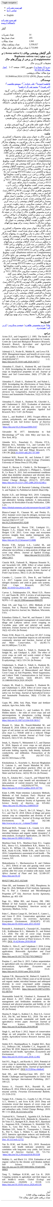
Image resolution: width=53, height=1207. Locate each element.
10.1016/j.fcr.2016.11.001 (18, 587)
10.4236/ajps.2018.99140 (24, 941)
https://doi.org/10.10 (11, 876)
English (10, 15)
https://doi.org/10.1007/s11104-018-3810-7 (21, 720)
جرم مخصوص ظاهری (35, 325)
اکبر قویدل (45, 87)
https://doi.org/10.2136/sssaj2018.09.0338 (21, 1154)
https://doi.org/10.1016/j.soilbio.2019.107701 (22, 788)
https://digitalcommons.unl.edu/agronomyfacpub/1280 (26, 507)
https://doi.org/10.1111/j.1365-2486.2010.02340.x (24, 482)
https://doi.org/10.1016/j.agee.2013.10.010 (21, 924)
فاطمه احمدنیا (43, 84)
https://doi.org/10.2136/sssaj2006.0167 (20, 427)
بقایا (48, 325)
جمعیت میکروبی (15, 325)
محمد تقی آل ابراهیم (28, 87)
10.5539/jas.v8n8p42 (34, 1069)
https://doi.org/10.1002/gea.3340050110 (20, 805)
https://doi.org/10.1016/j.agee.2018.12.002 (21, 1057)
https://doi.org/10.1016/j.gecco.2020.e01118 (21, 1184)
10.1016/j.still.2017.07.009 (27, 452)
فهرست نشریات (14, 8)
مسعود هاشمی (14, 84)
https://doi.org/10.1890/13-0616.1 (17, 838)
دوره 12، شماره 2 (42, 67)
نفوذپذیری (41, 328)
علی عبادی (29, 84)
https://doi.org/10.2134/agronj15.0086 (19, 540)
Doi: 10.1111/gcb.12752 (13, 1139)
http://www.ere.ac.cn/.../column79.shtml (20, 823)
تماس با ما (12, 10)
